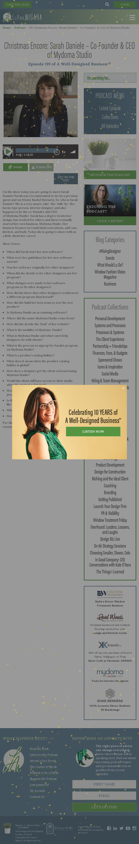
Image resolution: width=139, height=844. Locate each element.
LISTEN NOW (93, 431)
